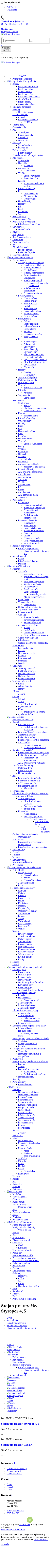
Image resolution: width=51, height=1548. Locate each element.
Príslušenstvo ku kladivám (24, 1258)
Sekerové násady (25, 954)
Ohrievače (17, 666)
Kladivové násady (26, 951)
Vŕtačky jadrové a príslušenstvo (32, 289)
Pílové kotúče (18, 1265)
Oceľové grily (24, 974)
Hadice (27, 627)
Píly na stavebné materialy (35, 359)
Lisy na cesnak (24, 658)
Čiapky (21, 1245)
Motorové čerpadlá (32, 622)
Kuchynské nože (25, 648)
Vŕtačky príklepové (32, 267)
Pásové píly (29, 367)
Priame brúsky (24, 102)
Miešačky (16, 1194)
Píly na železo (30, 364)
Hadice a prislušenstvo (34, 530)
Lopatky (22, 895)
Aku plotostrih (30, 814)
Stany (20, 1036)
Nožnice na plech (26, 382)
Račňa (21, 489)
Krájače (21, 650)
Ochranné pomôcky (21, 1263)
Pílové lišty (29, 788)
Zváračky (22, 117)
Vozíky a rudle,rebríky (22, 681)
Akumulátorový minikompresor (31, 511)
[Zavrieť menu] (2, 3)
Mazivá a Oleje (25, 1207)
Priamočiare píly (31, 349)
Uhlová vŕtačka (25, 438)
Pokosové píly (30, 344)
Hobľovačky (29, 375)
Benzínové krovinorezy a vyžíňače (33, 752)
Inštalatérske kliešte (26, 1115)
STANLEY (17, 1135)
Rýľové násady (25, 957)
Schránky (22, 699)
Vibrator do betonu (20, 255)
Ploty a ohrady (19, 1082)
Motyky (21, 893)
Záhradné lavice (25, 1028)
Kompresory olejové (33, 505)
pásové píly (23, 140)
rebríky (21, 689)
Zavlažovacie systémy (28, 625)
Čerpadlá (22, 615)
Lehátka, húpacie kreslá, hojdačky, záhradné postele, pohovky (27, 991)
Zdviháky (16, 1217)
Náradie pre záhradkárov (23, 888)
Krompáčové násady (27, 949)
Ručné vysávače (31, 586)
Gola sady (17, 1273)
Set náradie (23, 461)
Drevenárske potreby (21, 1271)
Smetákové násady (26, 936)
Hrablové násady (25, 934)
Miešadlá (22, 1161)
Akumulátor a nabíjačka (29, 464)
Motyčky (22, 890)
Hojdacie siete (24, 1031)
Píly (14, 130)
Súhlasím (5, 1544)
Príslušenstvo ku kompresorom (31, 516)
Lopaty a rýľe (24, 898)
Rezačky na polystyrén (28, 548)
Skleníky (16, 1079)
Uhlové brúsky (24, 201)
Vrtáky (21, 918)
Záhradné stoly (24, 1013)
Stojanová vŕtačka (32, 176)
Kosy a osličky (24, 923)
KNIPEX (16, 1089)
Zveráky (22, 1133)
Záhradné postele (25, 1003)
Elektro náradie (19, 260)
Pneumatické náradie (27, 520)
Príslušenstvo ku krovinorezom (31, 758)
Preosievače (17, 865)
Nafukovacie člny (26, 1077)
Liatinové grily (24, 977)
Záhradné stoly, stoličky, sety (25, 1010)
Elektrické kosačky (26, 737)
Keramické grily (25, 985)
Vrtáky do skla (24, 1230)
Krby (20, 709)
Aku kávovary (24, 474)
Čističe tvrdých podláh (28, 638)
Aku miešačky (24, 477)
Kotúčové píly (30, 341)
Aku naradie (18, 400)
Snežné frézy (18, 125)
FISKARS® (18, 645)
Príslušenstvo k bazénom (35, 1074)
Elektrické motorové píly (29, 780)
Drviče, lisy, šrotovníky (22, 765)
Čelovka (27, 459)
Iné (19, 206)
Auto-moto (17, 1189)
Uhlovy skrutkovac (32, 410)
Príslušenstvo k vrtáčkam (23, 221)
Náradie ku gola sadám (28, 1286)
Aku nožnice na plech (28, 495)
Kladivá (21, 181)
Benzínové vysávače (33, 806)
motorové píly (35, 357)
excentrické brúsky (26, 104)
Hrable (21, 900)
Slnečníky (22, 1041)
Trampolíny (23, 1051)
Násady (15, 931)
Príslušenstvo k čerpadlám (24, 1299)
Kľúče (21, 1278)
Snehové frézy (18, 849)
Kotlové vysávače (37, 594)
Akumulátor (23, 168)
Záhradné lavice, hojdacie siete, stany (29, 1025)
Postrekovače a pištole (34, 632)
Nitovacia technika (32, 538)
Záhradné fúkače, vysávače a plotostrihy (30, 793)
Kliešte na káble (25, 1112)
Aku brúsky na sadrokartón (30, 472)
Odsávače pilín (19, 127)
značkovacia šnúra (32, 1156)
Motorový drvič (25, 768)
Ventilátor (22, 497)
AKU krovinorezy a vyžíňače (31, 763)
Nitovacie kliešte (25, 1140)
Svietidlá (22, 456)
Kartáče (15, 1232)
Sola (14, 1181)
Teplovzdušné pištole (27, 377)
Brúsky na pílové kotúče (29, 96)
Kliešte (21, 1168)
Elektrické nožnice (37, 819)
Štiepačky (16, 142)
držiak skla (17, 1184)
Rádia (20, 433)
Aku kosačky (24, 742)
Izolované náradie (26, 1097)
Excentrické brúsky (32, 311)
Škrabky (22, 655)
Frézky (27, 321)
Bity (14, 1235)
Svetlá (15, 1214)
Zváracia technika (20, 114)
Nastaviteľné (29, 1171)
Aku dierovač (24, 492)
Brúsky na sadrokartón (28, 86)
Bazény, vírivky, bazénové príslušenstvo (30, 1061)
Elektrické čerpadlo (26, 252)
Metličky (22, 906)
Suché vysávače (31, 592)
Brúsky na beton (25, 89)
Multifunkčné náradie (27, 380)
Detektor (22, 564)
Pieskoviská (17, 1059)
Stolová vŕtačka (31, 178)
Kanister (16, 1186)
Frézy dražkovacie (32, 326)
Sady (20, 214)
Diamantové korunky (21, 1240)
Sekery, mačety (25, 872)
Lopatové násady (25, 944)
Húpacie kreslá (24, 997)
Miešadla (22, 390)
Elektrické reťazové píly (34, 362)
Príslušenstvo (30, 604)
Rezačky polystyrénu (21, 546)
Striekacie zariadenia (21, 107)
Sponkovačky (30, 525)
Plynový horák (24, 706)
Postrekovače (24, 926)
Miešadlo (28, 393)
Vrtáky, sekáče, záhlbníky (23, 1227)
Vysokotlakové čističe (22, 862)
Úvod (9, 1318)
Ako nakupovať (14, 1471)
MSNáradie (24, 1524)
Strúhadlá (22, 660)
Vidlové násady (25, 941)
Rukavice (22, 1248)
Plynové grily (24, 972)
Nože (14, 1288)
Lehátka (21, 995)
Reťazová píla (30, 199)
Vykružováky (18, 1237)
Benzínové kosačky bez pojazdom (33, 740)
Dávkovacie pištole (26, 431)
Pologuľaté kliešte (26, 1107)
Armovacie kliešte (26, 1117)
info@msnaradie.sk (15, 1510)
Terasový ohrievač (26, 668)
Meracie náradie (19, 556)
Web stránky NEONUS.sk (13, 1529)
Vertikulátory (18, 791)
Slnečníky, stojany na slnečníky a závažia (30, 1038)
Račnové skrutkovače (33, 541)
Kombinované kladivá (34, 265)
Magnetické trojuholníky (29, 1143)
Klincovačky (29, 523)
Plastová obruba (25, 1084)
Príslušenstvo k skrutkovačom (25, 1260)
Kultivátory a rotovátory (23, 719)
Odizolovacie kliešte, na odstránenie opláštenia (29, 1093)
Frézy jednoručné (31, 324)
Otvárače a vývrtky (26, 653)
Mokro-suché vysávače (34, 597)
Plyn (14, 1209)
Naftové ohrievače (26, 673)
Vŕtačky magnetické (33, 280)
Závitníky (22, 1145)
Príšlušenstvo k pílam (27, 786)
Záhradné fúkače (25, 796)
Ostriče (21, 663)
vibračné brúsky (25, 99)
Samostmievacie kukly (28, 119)
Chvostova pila (30, 196)
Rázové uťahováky (32, 275)
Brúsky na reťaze (26, 94)
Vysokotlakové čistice (28, 602)
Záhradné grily (19, 969)
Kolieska (28, 1153)
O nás (9, 1489)
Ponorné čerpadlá (31, 617)
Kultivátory (23, 903)
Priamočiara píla (31, 193)
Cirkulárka (23, 137)
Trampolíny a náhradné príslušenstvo (28, 1048)
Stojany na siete (31, 1033)
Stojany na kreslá (31, 1000)
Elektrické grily (25, 987)
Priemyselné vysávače (22, 79)
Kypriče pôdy (24, 908)
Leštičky (27, 306)
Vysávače (22, 385)
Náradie (16, 1138)
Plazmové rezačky (20, 242)
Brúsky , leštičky (25, 296)
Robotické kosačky (32, 745)
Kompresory (23, 502)
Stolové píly (23, 132)
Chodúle (16, 1199)
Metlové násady (25, 939)
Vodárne (16, 857)
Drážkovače (17, 239)
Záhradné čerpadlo (20, 247)
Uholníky (22, 1166)
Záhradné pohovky (26, 1005)
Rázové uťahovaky (26, 188)
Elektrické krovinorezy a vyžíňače (33, 755)
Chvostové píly (30, 352)
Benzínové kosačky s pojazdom (32, 732)
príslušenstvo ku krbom (34, 712)
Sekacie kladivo (31, 415)
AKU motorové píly (27, 783)
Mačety (27, 877)
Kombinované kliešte (27, 1105)
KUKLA (28, 122)
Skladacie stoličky (32, 1020)
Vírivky (21, 1066)
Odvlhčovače (18, 227)
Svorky (15, 1130)
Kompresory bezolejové (34, 507)
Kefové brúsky (30, 316)
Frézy (20, 426)
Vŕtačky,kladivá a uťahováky (31, 262)
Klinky (21, 959)
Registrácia (12, 10)
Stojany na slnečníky (27, 1043)
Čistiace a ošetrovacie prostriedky (33, 643)
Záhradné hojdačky (26, 1008)
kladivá (15, 964)
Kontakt (10, 1487)
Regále (15, 1179)
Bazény (21, 1064)
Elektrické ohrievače (27, 671)
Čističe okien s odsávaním (29, 607)
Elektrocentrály (19, 150)
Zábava (15, 691)
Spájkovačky (18, 234)
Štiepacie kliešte (25, 1102)
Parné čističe (23, 599)
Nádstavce (22, 1276)
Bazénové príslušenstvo (28, 1069)
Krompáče (22, 916)
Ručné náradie (18, 1202)
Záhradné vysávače (26, 798)
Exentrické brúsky (26, 469)
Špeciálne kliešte (25, 1122)
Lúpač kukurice (25, 770)
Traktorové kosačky (27, 735)
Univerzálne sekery (32, 880)
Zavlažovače (29, 630)
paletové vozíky (25, 686)
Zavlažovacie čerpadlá (34, 620)
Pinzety (21, 1125)
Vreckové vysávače (32, 584)
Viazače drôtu (24, 484)
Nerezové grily (24, 980)
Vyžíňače (22, 449)
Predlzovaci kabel (20, 1219)
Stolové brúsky (25, 91)
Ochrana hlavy (24, 837)
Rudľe (21, 683)
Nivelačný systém (26, 112)
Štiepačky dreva (25, 145)
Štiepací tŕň (23, 147)
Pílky (20, 885)
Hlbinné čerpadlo (26, 250)
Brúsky (15, 84)
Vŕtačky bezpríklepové (34, 273)
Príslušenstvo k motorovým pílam (33, 847)
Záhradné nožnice (26, 883)
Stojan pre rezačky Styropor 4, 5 (21, 1328)
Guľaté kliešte (24, 1110)
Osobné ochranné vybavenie (25, 834)
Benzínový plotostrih (33, 816)
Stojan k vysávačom (33, 387)
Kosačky (16, 722)
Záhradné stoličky (26, 1015)
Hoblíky (22, 204)
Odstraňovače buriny (27, 911)
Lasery (21, 558)
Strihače (16, 854)
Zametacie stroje (25, 612)
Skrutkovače (23, 160)
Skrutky (27, 405)
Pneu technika (18, 500)
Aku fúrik (22, 479)
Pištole (27, 535)
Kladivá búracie (31, 270)
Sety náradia (29, 398)
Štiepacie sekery (31, 875)
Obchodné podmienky (17, 1468)
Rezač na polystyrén (21, 237)
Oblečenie (17, 1242)
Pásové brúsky (30, 301)
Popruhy (16, 1176)
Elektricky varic (31, 704)
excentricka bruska (32, 543)
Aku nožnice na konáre (45, 829)
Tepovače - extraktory (28, 609)
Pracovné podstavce (21, 1212)
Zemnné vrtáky (19, 860)
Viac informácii (41, 1539)
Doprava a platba (14, 1473)
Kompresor (23, 211)
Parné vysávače (31, 589)
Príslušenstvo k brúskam (23, 1250)
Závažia (21, 1046)
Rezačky (16, 109)
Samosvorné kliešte (26, 1120)
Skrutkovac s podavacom (35, 408)
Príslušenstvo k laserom (28, 561)
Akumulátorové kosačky (35, 747)
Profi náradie (12, 1320)
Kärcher (16, 569)
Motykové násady (26, 946)
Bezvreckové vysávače (34, 581)
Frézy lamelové (31, 336)
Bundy (21, 446)
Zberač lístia (29, 809)
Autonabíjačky (19, 216)
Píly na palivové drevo (34, 354)
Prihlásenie (12, 7)
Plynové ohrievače (26, 678)
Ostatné (15, 696)
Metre (26, 1151)
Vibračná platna (19, 1196)
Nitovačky (22, 454)
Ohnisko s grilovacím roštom (31, 982)
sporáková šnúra (25, 714)
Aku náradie (18, 158)
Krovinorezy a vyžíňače (23, 750)
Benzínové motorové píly (29, 778)
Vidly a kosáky (25, 921)
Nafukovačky (30, 1071)
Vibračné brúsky (31, 313)
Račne (21, 1283)
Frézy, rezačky (24, 318)
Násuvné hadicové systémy (36, 635)
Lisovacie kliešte (25, 1100)
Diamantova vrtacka (33, 293)
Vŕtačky (21, 173)
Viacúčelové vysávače (34, 574)
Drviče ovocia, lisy (26, 773)
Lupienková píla (25, 135)
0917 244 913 (13, 1513)
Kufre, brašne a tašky (21, 1225)
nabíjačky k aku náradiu (34, 467)
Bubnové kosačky (26, 724)
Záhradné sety (24, 1023)
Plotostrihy (23, 451)
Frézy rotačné (30, 329)
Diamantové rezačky (33, 334)
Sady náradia (24, 395)
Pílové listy (17, 1253)
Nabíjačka (22, 163)
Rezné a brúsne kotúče (22, 1255)
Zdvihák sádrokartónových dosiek (27, 155)
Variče (21, 701)
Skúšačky (22, 1158)
